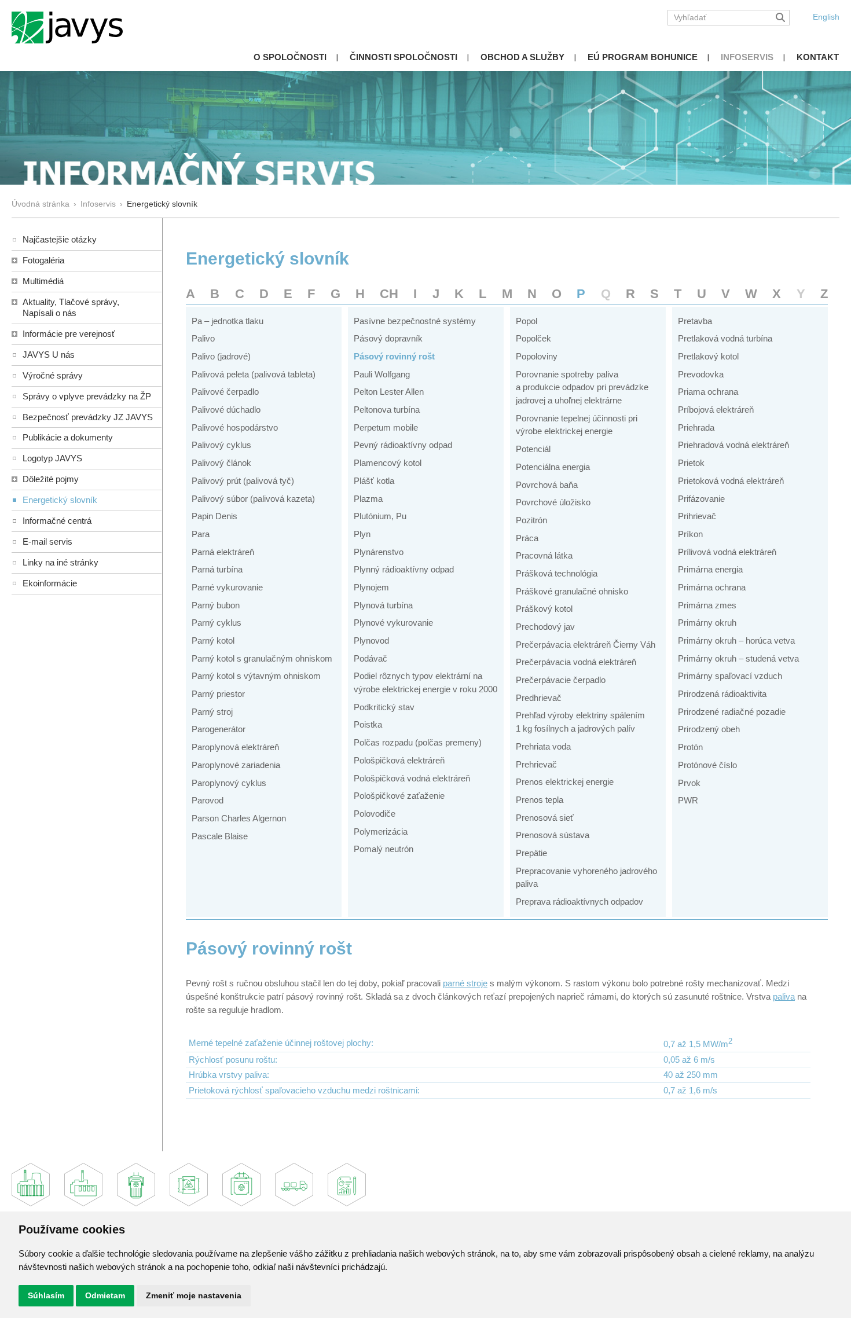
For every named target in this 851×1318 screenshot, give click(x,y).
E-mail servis (47, 541)
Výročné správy (53, 375)
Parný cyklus (216, 622)
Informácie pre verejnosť (69, 334)
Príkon (690, 534)
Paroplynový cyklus (229, 783)
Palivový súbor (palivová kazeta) (253, 499)
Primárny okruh (707, 622)
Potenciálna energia (553, 467)
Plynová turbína (383, 605)
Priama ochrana (708, 391)
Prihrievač (697, 516)
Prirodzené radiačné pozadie (732, 712)
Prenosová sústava (552, 835)
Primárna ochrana (712, 587)
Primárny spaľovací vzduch (730, 676)
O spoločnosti (290, 57)
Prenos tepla (539, 800)
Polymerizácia (381, 831)
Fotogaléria (43, 260)
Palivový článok (221, 463)
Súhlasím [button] (46, 1295)
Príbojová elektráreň (716, 409)
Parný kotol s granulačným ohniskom (262, 658)
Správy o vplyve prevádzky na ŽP (87, 396)
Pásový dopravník (388, 338)
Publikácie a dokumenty (68, 437)
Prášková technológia (556, 573)
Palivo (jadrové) (221, 356)
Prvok (689, 783)
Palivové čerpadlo (225, 391)
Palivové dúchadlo (226, 409)
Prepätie (531, 853)
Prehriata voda (543, 746)
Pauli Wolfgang (382, 374)
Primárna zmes (707, 605)
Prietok (691, 463)
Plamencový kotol (387, 463)
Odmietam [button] (105, 1295)
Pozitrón (531, 520)
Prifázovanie (701, 499)
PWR (688, 800)
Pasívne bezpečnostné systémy (415, 321)
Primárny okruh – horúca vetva (736, 640)
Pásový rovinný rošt (394, 356)
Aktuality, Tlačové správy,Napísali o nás (71, 307)
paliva (784, 996)
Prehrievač (536, 764)
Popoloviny (536, 356)
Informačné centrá (57, 521)
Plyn (362, 534)
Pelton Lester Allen (389, 391)
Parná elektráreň (223, 552)
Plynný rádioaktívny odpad (404, 569)
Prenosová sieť (545, 818)
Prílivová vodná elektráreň (727, 552)
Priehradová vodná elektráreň (733, 445)
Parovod (207, 800)
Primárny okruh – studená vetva (738, 658)
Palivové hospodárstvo (235, 427)
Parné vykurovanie (227, 587)
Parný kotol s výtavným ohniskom (256, 676)
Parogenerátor (218, 729)
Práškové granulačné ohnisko (572, 591)
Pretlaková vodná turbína (725, 338)
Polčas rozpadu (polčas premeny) (418, 742)
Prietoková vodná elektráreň (731, 481)
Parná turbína (217, 569)
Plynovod (371, 640)
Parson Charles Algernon (239, 818)
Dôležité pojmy (51, 479)
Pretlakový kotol (708, 356)
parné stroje (465, 983)
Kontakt (818, 57)
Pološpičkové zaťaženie (399, 796)
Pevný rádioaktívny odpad (403, 445)
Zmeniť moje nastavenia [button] (193, 1295)
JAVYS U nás (49, 354)
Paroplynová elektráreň (235, 747)
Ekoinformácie (50, 583)
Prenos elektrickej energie (565, 782)
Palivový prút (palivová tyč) (243, 481)
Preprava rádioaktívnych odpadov (579, 901)
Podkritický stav (384, 707)
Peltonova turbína (387, 409)
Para (201, 534)
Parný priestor (218, 694)
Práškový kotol (544, 609)
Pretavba (695, 321)
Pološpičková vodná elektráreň (412, 778)
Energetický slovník (60, 500)
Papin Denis (214, 516)
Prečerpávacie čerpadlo (561, 680)
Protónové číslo (707, 765)
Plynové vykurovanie (393, 622)
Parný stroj (212, 712)
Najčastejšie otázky (60, 239)
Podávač (370, 658)
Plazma (368, 499)
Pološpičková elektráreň (399, 760)
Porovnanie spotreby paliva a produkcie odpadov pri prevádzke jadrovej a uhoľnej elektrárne (582, 387)
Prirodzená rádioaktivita (722, 694)
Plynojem (371, 587)
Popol (526, 321)
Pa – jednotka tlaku (227, 321)
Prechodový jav (545, 627)
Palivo (203, 338)
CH (389, 294)
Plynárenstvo (379, 552)
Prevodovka (701, 374)
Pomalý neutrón (383, 849)
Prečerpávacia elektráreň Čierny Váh (585, 644)
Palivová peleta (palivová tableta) (254, 374)
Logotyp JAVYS (52, 458)
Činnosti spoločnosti (403, 57)
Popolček (533, 338)
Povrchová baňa (547, 485)
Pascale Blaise (220, 836)
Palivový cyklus (221, 445)
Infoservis (747, 57)
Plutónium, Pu (380, 516)
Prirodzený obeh (709, 729)
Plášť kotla (374, 481)
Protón (690, 747)
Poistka (368, 724)
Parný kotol (213, 640)
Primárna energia (710, 569)
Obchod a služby (522, 57)
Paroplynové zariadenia (236, 765)
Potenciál (533, 449)
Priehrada (696, 427)
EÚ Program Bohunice (643, 57)
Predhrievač (539, 698)
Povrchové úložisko (553, 502)
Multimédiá (43, 281)
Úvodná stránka (40, 204)
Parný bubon (216, 605)
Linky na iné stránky (60, 562)
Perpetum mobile (386, 427)
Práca (527, 538)
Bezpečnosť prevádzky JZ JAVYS (88, 417)
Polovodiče (374, 813)
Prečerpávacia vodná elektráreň (576, 662)
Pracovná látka (544, 555)
